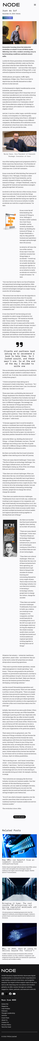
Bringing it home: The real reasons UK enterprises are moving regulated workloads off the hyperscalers (19, 906)
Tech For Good (6, 1027)
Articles (18, 13)
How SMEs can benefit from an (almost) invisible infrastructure (18, 862)
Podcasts (4, 1011)
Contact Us (5, 1022)
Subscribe (5, 1004)
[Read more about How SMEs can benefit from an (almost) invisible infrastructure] (19, 846)
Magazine (5, 1006)
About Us (4, 1020)
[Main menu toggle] (35, 5)
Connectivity (7, 17)
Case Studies (6, 1008)
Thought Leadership (8, 1013)
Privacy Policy (6, 1025)
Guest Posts (5, 1018)
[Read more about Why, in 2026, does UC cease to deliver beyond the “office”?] (19, 934)
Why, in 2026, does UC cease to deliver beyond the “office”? (19, 949)
